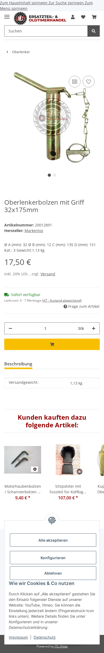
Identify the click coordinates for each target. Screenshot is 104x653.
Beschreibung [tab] (18, 364)
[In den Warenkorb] (8, 66)
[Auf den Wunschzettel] (88, 81)
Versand (48, 273)
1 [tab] (49, 175)
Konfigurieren (53, 557)
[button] (73, 17)
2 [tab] (54, 175)
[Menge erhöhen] (93, 328)
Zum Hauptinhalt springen (24, 2)
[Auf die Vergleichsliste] (75, 81)
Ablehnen (53, 573)
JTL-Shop (61, 646)
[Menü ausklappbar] (7, 14)
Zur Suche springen (67, 2)
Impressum (18, 637)
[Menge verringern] (10, 328)
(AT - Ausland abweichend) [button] (62, 300)
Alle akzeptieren (53, 540)
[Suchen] (93, 31)
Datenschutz (45, 637)
